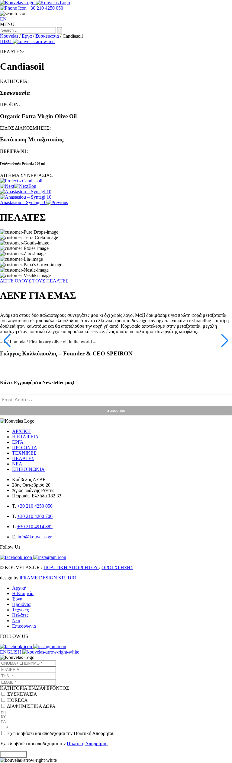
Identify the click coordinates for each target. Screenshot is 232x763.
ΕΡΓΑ (18, 442)
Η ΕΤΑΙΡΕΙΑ (25, 436)
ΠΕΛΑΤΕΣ (23, 458)
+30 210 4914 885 (35, 526)
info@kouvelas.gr (35, 536)
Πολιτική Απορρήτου (87, 743)
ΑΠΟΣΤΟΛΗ (13, 754)
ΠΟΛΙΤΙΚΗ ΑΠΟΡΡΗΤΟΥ (71, 567)
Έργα (17, 598)
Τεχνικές (20, 609)
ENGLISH (11, 651)
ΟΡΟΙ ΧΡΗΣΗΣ (117, 567)
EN (3, 18)
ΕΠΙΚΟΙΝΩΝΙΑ (28, 469)
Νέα (16, 620)
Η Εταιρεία (23, 593)
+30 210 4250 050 (35, 506)
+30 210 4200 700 (35, 516)
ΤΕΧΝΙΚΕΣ (24, 453)
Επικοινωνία (24, 626)
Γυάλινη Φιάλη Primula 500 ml (22, 163)
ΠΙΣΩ (6, 41)
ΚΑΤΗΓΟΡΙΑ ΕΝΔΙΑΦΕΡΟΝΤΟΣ (34, 688)
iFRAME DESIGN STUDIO (48, 577)
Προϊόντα (21, 604)
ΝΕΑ (17, 463)
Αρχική (19, 588)
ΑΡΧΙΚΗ (21, 431)
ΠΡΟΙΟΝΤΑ (24, 447)
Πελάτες (20, 615)
